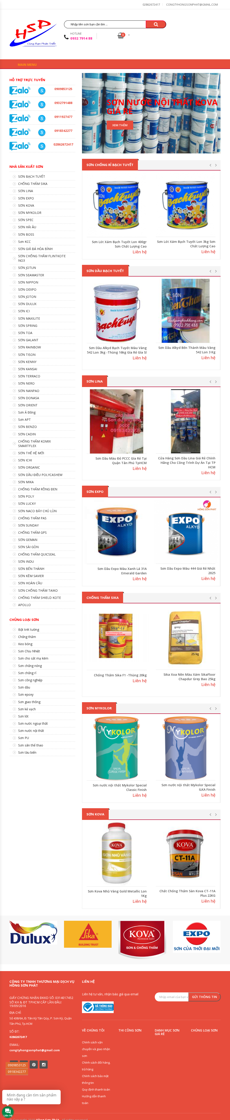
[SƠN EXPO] (197, 937)
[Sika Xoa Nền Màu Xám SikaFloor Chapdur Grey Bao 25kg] (186, 638)
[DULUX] (33, 933)
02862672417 (151, 4)
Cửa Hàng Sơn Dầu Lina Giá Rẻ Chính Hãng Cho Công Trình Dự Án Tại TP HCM (186, 462)
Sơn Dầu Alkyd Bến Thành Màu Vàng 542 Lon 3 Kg (186, 349)
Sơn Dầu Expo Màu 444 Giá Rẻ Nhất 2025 (187, 570)
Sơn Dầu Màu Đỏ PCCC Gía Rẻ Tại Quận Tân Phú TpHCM (121, 460)
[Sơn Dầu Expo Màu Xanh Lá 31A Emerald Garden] (116, 532)
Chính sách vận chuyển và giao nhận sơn (96, 1049)
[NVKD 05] (41, 146)
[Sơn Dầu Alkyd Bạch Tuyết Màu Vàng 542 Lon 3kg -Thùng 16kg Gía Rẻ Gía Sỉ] (116, 311)
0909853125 (17, 1065)
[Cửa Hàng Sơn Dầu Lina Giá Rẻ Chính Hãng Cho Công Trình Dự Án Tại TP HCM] (186, 421)
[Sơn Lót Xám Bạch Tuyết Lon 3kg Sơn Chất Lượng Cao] (186, 205)
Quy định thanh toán (96, 1089)
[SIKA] (88, 934)
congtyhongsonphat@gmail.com (192, 4)
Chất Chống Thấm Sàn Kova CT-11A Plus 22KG (187, 893)
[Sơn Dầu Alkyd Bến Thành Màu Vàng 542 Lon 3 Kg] (186, 311)
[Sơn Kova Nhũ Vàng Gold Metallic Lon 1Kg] (116, 854)
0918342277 (17, 1071)
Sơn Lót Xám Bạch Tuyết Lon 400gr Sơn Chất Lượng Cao (119, 244)
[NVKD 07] (41, 118)
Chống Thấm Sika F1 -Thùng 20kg (120, 675)
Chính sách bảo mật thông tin (95, 1079)
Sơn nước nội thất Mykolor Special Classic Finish (120, 787)
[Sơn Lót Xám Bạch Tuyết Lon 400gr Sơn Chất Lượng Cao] (116, 205)
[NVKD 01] (41, 104)
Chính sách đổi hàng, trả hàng (96, 1065)
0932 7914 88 (81, 38)
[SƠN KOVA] (142, 940)
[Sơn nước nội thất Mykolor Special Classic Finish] (116, 748)
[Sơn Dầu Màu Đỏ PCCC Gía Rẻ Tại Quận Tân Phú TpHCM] (116, 421)
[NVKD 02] (41, 132)
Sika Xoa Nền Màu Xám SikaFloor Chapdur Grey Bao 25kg (189, 676)
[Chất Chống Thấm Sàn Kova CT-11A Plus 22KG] (186, 854)
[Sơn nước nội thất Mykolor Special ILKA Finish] (186, 748)
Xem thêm (120, 125)
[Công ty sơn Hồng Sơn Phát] (33, 35)
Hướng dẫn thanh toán (94, 1099)
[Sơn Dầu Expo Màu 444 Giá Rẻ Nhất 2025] (186, 532)
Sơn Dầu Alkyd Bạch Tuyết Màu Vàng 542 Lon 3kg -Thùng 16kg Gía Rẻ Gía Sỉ (117, 350)
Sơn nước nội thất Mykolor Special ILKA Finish (188, 787)
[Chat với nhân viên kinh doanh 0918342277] (20, 90)
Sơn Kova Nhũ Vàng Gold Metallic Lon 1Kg (117, 893)
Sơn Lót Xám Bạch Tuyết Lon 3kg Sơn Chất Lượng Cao (186, 243)
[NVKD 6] (41, 90)
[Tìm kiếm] (156, 24)
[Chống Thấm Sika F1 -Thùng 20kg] (116, 638)
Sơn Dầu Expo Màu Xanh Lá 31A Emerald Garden (122, 571)
